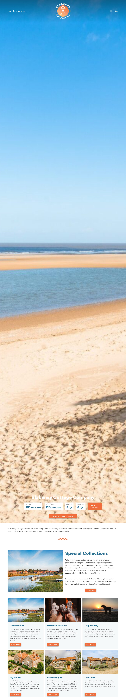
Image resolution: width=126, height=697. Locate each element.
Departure (50, 504)
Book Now (91, 590)
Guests (69, 504)
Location (80, 504)
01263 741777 (74, 581)
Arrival (29, 504)
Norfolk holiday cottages (95, 565)
